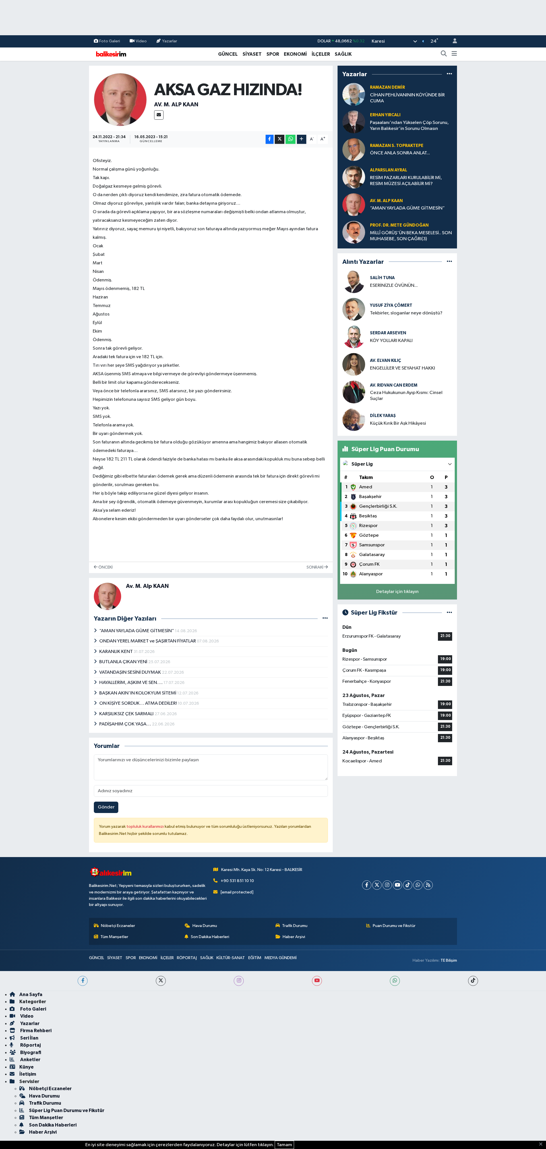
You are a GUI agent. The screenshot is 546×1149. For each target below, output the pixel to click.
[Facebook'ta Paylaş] (270, 139)
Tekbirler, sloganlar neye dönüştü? (406, 313)
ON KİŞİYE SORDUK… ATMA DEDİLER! (138, 703)
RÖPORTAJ (187, 958)
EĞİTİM (254, 958)
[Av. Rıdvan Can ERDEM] (353, 391)
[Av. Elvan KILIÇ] (353, 364)
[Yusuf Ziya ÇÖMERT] (353, 309)
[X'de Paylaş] (279, 139)
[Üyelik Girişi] (452, 41)
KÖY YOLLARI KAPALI (391, 340)
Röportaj (30, 1045)
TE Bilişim (448, 960)
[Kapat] (542, 1144)
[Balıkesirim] (110, 54)
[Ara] (444, 54)
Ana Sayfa (30, 994)
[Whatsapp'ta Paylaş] (290, 139)
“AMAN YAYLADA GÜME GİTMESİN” (137, 631)
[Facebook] (366, 885)
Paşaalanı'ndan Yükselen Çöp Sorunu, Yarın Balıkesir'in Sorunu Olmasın (409, 125)
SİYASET (252, 54)
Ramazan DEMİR (387, 87)
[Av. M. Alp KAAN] (120, 99)
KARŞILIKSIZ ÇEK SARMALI (126, 714)
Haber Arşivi (294, 937)
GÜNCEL (228, 54)
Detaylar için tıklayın (397, 591)
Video (141, 41)
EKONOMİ (295, 54)
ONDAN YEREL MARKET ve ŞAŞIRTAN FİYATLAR (148, 641)
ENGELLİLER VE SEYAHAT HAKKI (402, 368)
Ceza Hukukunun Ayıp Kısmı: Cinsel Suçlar (406, 395)
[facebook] (83, 981)
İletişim (27, 1074)
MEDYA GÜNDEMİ (280, 958)
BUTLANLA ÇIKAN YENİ (123, 661)
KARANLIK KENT (116, 651)
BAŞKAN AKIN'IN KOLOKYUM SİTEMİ (138, 693)
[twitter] (161, 981)
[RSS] (428, 885)
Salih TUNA (382, 278)
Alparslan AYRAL (388, 170)
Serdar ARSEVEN (388, 333)
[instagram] (239, 981)
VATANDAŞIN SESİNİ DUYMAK (130, 672)
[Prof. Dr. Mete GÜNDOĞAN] (353, 232)
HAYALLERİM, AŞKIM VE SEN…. (131, 682)
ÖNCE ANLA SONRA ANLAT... (400, 153)
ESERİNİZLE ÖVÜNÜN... (394, 285)
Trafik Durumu (294, 926)
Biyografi (30, 1052)
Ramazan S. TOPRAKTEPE (396, 146)
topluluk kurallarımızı (146, 826)
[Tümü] (449, 74)
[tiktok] (473, 981)
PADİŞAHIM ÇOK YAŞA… (125, 724)
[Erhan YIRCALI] (353, 121)
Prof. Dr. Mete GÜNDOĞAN (399, 225)
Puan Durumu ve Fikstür (394, 926)
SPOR (272, 54)
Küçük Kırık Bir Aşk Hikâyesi (398, 423)
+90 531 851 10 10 (237, 881)
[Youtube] (397, 885)
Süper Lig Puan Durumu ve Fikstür (66, 1110)
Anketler (29, 1059)
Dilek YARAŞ (383, 416)
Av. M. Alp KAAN (176, 104)
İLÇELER (321, 54)
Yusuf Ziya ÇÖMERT (391, 305)
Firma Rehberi (35, 1030)
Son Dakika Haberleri (210, 937)
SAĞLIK (343, 54)
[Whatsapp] (418, 885)
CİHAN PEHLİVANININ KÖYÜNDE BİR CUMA (407, 98)
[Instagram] (387, 885)
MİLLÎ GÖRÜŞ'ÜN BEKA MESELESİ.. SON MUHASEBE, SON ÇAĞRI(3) (411, 236)
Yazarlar (169, 41)
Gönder (106, 807)
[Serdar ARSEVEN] (353, 336)
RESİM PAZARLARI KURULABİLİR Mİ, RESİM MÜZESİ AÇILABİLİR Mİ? (406, 180)
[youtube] (317, 981)
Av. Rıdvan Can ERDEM (393, 385)
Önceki (105, 567)
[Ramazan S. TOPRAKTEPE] (353, 149)
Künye (26, 1067)
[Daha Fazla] (301, 139)
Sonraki (315, 567)
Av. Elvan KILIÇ (385, 360)
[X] (377, 885)
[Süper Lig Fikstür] (449, 612)
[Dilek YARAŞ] (353, 419)
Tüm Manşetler (114, 937)
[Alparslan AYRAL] (353, 177)
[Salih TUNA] (353, 281)
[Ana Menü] (454, 54)
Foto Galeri (109, 41)
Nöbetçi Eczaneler (118, 926)
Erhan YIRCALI (385, 115)
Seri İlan (28, 1038)
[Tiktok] (407, 885)
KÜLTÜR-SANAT (230, 958)
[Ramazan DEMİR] (353, 94)
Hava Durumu (205, 926)
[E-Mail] (159, 115)
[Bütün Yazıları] (325, 618)
